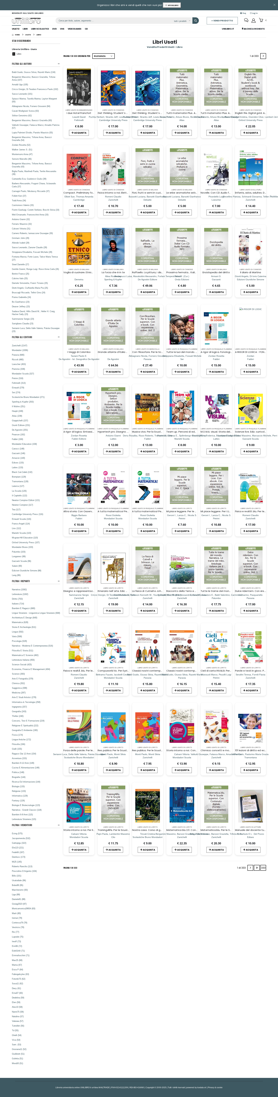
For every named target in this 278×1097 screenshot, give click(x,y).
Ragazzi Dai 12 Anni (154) (24, 753)
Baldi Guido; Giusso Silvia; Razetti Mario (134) (33, 72)
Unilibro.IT (228, 28)
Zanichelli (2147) (19, 345)
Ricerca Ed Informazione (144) (26, 781)
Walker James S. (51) (22, 149)
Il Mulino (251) (18, 406)
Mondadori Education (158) (24, 443)
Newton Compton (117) (22, 504)
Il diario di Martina (250, 272)
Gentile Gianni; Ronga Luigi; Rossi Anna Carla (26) (35, 269)
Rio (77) (15, 931)
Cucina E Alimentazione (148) (25, 767)
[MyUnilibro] (253, 21)
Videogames (74, 28)
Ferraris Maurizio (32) (22, 223)
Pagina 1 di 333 (70, 867)
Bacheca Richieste (253, 28)
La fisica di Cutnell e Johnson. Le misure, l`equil (160, 591)
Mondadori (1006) (20, 350)
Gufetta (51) (17, 1058)
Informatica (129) (20, 795)
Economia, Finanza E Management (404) (31, 669)
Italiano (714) (18, 603)
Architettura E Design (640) (24, 617)
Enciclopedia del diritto (216, 272)
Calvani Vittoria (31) (21, 228)
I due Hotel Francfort (79, 113)
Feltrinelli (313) (19, 382)
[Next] (263, 56)
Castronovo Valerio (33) (23, 205)
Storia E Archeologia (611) (24, 627)
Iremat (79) (17, 917)
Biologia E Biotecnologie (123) (26, 805)
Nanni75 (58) (18, 1011)
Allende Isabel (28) (20, 242)
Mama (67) (17, 964)
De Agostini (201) (20, 429)
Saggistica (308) (19, 687)
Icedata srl (201, 1087)
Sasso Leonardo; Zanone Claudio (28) (29, 247)
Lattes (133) (17, 467)
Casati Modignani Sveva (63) (25, 110)
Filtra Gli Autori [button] (22, 63)
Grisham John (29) (20, 238)
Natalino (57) (18, 1016)
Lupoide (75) (17, 936)
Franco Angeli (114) (21, 523)
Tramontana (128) (20, 481)
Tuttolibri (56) (18, 1025)
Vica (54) (16, 1039)
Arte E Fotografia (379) (22, 678)
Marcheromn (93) (20, 889)
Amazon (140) (18, 457)
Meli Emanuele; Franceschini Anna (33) (30, 214)
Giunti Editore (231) (21, 425)
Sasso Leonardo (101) (22, 93)
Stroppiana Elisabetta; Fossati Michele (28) (32, 252)
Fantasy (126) (18, 800)
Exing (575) (17, 833)
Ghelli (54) (16, 1035)
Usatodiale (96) (19, 880)
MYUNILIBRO (172, 5)
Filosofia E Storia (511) (22, 650)
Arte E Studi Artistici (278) (24, 697)
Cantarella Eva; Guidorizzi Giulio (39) (29, 178)
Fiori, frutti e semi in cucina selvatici (153, 192)
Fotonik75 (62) (18, 978)
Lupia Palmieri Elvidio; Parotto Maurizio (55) (32, 132)
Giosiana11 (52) (19, 1049)
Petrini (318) (17, 378)
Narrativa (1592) (19, 589)
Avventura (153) (19, 758)
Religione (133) (19, 791)
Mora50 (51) (17, 1063)
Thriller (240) (17, 716)
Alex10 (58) (17, 1006)
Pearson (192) (18, 434)
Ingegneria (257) (19, 706)
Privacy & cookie (215, 1087)
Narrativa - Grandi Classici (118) (27, 809)
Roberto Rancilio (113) (22, 866)
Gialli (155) (17, 748)
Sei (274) (16, 392)
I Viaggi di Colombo (79, 352)
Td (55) (15, 1030)
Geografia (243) (19, 711)
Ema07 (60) (17, 992)
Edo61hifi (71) (18, 950)
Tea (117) (16, 509)
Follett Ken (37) (19, 195)
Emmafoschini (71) (20, 955)
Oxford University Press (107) (26, 542)
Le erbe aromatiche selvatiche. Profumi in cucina (195, 192)
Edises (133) (18, 462)
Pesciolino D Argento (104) (24, 871)
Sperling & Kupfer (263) (23, 401)
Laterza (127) (18, 486)
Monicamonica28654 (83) (23, 908)
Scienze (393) (18, 673)
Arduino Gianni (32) (21, 219)
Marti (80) (16, 913)
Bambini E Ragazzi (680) (23, 608)
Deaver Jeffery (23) (21, 306)
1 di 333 (255, 56)
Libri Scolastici (40, 28)
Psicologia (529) (19, 641)
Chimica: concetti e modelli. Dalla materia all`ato (230, 750)
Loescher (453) (19, 364)
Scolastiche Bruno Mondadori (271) (28, 397)
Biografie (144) (18, 777)
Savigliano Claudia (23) (22, 323)
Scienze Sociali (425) (22, 664)
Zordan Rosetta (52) (21, 144)
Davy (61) (16, 988)
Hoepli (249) (17, 411)
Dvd (54, 28)
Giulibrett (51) (18, 1053)
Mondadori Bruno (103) (22, 547)
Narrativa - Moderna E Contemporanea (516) (32, 645)
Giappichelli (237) (20, 420)
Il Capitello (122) (19, 495)
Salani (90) (17, 565)
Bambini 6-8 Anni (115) (22, 814)
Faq (244, 13)
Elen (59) (16, 1002)
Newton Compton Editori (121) (26, 500)
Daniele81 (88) (18, 899)
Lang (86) (16, 575)
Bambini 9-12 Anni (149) (23, 762)
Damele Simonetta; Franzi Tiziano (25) (30, 283)
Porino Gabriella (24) (21, 297)
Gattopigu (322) (19, 842)
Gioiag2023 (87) (19, 903)
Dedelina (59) (18, 997)
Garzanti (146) (18, 453)
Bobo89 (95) (17, 885)
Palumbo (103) (18, 551)
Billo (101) (16, 875)
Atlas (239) (17, 415)
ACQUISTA (80, 132)
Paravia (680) (18, 354)
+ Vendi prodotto (222, 20)
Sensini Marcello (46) (22, 158)
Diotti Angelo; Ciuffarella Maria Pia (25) (30, 287)
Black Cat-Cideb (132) (22, 472)
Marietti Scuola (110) (21, 532)
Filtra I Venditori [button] (22, 825)
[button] (262, 20)
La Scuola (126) (19, 490)
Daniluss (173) (18, 856)
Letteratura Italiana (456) (23, 659)
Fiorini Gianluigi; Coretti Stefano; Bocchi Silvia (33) (35, 209)
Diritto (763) (17, 598)
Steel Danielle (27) (20, 264)
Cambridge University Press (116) (27, 514)
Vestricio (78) (18, 927)
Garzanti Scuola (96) (21, 561)
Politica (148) (18, 772)
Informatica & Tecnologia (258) (26, 702)
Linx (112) (16, 528)
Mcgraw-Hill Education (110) (25, 537)
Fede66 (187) (18, 852)
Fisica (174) (17, 734)
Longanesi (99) (19, 556)
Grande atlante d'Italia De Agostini (118, 352)
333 (263, 867)
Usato (15, 28)
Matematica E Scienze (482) (25, 655)
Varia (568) (17, 636)
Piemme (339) (18, 368)
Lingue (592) (17, 631)
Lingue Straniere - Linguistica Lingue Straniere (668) (36, 612)
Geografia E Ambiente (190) (25, 730)
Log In (254, 13)
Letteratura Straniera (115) (24, 819)
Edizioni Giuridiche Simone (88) (26, 570)
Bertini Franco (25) (20, 273)
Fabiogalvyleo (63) (20, 974)
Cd (86, 28)
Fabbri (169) (17, 439)
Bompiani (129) (19, 476)
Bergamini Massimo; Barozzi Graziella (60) (32, 120)
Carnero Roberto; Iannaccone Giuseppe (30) (32, 233)
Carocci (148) (18, 448)
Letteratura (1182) (20, 594)
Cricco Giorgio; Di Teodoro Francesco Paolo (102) (35, 89)
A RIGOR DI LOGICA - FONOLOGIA (254, 352)
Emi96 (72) (17, 946)
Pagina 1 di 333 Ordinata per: (77, 56)
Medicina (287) (19, 692)
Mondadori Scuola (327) (23, 373)
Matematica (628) (20, 622)
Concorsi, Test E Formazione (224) (28, 720)
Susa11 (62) (17, 983)
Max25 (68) (17, 960)
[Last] (257, 868)
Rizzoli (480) (17, 359)
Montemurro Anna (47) (22, 154)
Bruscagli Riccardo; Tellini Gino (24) (28, 292)
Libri (25, 28)
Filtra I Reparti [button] (21, 581)
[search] (195, 20)
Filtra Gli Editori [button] (22, 337)
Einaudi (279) (18, 387)
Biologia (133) (18, 786)
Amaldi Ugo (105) (20, 84)
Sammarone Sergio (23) (23, 318)
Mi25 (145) (17, 861)
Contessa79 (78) (19, 922)
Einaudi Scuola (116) (21, 519)
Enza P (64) (17, 969)
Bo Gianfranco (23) (20, 301)
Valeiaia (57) (17, 1021)
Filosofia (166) (18, 744)
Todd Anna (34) (19, 200)
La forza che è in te (113, 272)
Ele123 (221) (18, 847)
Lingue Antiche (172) (21, 739)
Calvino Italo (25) (20, 278)
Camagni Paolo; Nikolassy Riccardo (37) (31, 191)
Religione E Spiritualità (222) (25, 725)
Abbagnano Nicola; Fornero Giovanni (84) (31, 106)
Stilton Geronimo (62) (22, 115)
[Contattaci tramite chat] (246, 21)
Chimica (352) (18, 683)
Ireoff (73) (16, 941)
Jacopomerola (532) (21, 838)
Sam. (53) (16, 1044)
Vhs (62, 28)
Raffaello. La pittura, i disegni (149, 272)
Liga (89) (16, 894)
